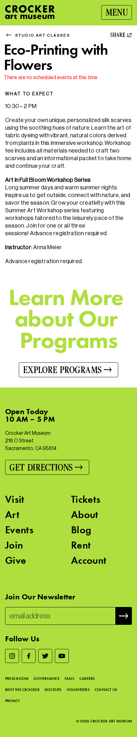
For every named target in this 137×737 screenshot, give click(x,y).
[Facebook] (29, 656)
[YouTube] (62, 656)
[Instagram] (12, 656)
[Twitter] (45, 656)
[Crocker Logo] (30, 12)
